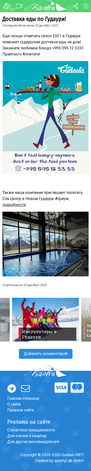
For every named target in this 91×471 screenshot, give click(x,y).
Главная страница (23, 398)
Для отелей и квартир (27, 436)
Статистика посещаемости (31, 430)
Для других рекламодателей (33, 441)
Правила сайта (20, 410)
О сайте (14, 404)
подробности (14, 204)
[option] (45, 320)
